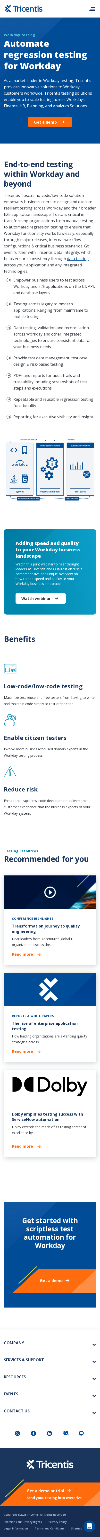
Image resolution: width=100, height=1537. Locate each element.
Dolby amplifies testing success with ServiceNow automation (47, 1116)
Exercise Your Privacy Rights (23, 1522)
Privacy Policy (58, 1522)
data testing (78, 258)
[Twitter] (18, 1433)
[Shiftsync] (66, 1433)
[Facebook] (34, 1433)
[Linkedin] (50, 1433)
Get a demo (45, 122)
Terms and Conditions (49, 1528)
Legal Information (16, 1528)
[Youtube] (82, 1433)
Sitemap (76, 1528)
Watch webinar (36, 598)
